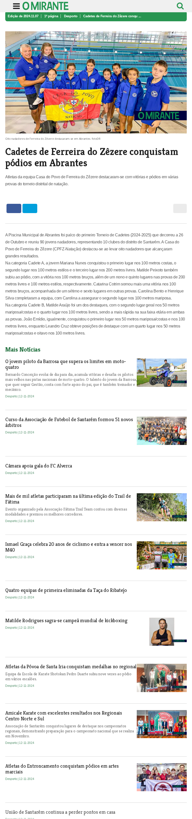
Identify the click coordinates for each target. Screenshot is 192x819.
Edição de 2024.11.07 (23, 16)
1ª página (51, 16)
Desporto (70, 16)
